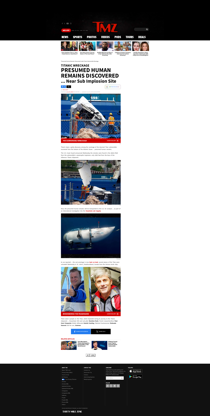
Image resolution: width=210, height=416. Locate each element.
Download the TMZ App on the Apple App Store (135, 371)
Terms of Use (65, 374)
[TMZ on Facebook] (62, 23)
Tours (130, 37)
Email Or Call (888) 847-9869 (80, 30)
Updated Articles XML (67, 388)
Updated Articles (66, 386)
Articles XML (65, 384)
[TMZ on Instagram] (70, 23)
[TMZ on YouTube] (114, 385)
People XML (65, 400)
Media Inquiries (88, 379)
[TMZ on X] (65, 23)
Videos (105, 37)
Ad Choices (65, 377)
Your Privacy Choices (70, 379)
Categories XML (66, 393)
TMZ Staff (65, 90)
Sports (77, 37)
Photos (91, 37)
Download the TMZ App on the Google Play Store (135, 377)
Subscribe (122, 378)
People (63, 397)
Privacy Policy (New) (67, 372)
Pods (118, 37)
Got (66, 30)
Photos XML (65, 402)
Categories (65, 390)
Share (82, 331)
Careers (86, 374)
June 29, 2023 (69, 92)
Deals (142, 37)
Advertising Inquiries (89, 377)
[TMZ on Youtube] (67, 23)
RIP (88, 355)
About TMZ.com (66, 370)
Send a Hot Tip (88, 372)
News (65, 37)
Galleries (64, 395)
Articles (64, 381)
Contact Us (87, 370)
